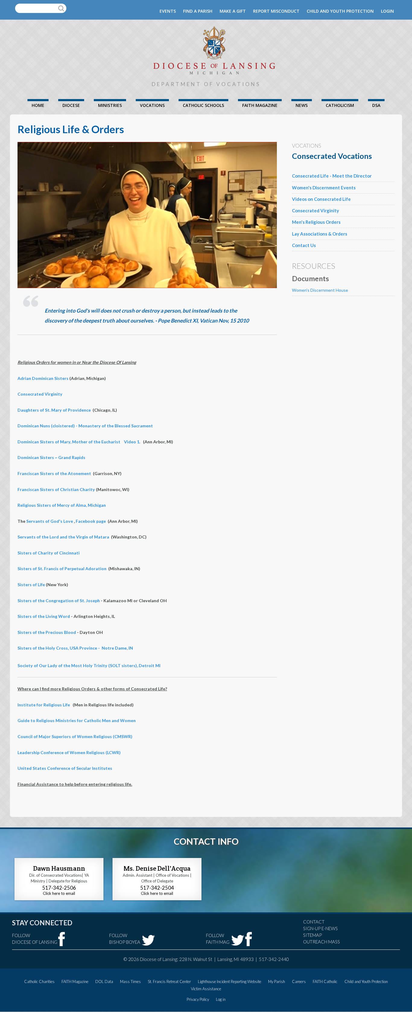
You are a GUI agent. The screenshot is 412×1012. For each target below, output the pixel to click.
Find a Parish (197, 11)
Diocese (71, 105)
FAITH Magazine (259, 105)
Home (38, 105)
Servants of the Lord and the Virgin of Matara (63, 536)
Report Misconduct (276, 11)
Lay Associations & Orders (319, 233)
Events (168, 11)
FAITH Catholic (325, 981)
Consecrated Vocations (332, 155)
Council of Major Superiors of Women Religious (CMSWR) (74, 736)
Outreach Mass (321, 941)
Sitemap (312, 935)
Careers (299, 981)
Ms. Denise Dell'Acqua (157, 868)
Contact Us (304, 245)
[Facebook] (61, 939)
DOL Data (104, 981)
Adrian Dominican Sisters (42, 378)
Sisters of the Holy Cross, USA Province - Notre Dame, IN (75, 648)
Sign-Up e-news (320, 928)
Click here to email (59, 893)
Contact (314, 921)
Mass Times (130, 981)
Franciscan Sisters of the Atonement (54, 473)
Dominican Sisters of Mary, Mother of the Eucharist (68, 441)
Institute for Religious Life (43, 704)
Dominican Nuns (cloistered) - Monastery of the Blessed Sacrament (85, 425)
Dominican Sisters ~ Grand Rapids (51, 457)
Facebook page (91, 521)
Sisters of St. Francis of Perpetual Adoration (61, 568)
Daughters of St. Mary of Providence (54, 410)
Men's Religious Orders (316, 222)
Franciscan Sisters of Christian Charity (56, 489)
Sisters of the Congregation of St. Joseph (58, 600)
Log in (221, 999)
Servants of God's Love (49, 521)
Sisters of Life (31, 584)
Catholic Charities (39, 981)
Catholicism (340, 105)
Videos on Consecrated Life (321, 199)
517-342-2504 (157, 888)
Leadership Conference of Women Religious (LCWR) (69, 752)
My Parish (276, 981)
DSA (376, 105)
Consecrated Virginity (39, 394)
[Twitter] (148, 940)
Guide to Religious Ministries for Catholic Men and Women (76, 720)
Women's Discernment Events (324, 187)
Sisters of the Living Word (43, 616)
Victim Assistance (206, 988)
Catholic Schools (203, 105)
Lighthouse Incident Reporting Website (229, 981)
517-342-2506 (59, 888)
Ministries (110, 105)
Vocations (152, 105)
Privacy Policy (198, 999)
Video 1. (132, 441)
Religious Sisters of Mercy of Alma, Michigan (61, 505)
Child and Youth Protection (340, 11)
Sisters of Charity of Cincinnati (48, 552)
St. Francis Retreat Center (169, 981)
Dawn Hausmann (59, 868)
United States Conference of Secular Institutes (64, 768)
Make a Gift (233, 11)
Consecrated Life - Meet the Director (332, 175)
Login (387, 11)
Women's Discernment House (320, 290)
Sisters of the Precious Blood (47, 632)
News (302, 105)
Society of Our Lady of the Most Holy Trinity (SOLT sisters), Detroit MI (88, 665)
